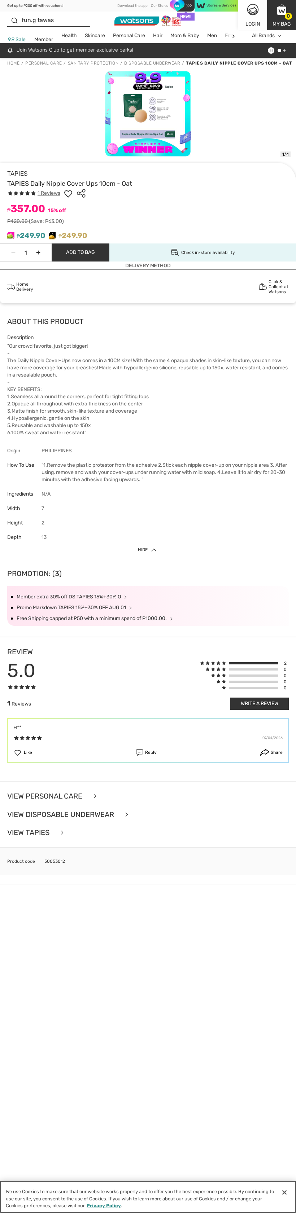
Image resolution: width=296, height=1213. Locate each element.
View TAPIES (29, 832)
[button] (281, 15)
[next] (233, 35)
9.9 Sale (17, 39)
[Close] (284, 1192)
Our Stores (159, 6)
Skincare (95, 35)
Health (69, 35)
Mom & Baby (184, 35)
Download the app (132, 6)
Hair (157, 35)
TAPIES (17, 173)
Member (43, 39)
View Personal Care (45, 796)
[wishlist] (68, 193)
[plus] (38, 252)
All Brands (263, 35)
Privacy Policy (104, 1205)
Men (212, 35)
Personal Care (129, 35)
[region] (148, 1197)
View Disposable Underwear (61, 814)
